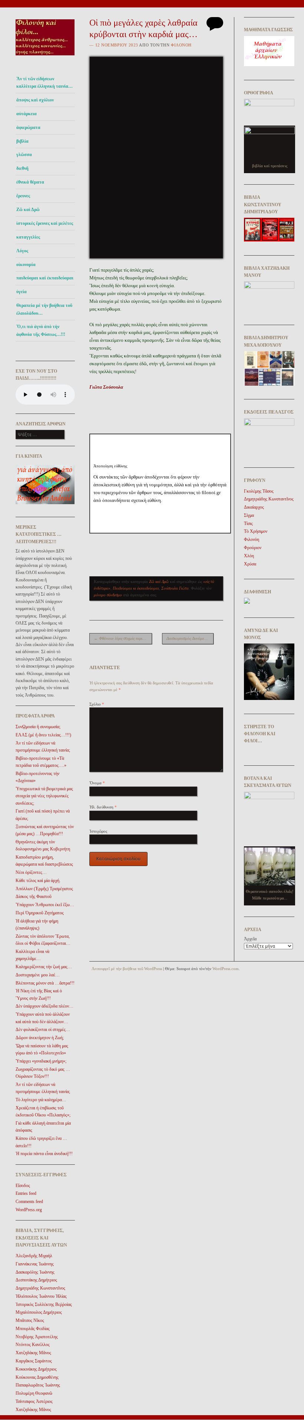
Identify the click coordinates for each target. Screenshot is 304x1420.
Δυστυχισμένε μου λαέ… (38, 975)
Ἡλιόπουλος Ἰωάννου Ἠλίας (41, 1296)
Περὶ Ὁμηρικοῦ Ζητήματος (40, 912)
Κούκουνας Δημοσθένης (37, 1377)
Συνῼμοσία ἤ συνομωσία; (38, 726)
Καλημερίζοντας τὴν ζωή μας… (44, 966)
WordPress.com (225, 968)
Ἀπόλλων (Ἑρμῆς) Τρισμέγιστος (44, 888)
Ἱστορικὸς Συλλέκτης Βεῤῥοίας (44, 1304)
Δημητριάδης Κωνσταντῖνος (40, 1288)
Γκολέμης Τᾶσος (259, 491)
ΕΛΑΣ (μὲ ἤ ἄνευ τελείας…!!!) (43, 734)
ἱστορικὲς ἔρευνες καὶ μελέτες (44, 223)
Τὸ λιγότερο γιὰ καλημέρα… (41, 1099)
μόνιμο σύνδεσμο (108, 595)
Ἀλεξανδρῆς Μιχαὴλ (34, 1255)
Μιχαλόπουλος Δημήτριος (39, 1312)
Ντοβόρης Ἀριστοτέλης (37, 1336)
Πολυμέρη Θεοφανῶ (34, 1393)
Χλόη (249, 555)
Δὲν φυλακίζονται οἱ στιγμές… (43, 1029)
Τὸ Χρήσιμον (255, 531)
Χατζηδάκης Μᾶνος (33, 1352)
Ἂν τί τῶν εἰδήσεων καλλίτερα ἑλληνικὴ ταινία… (44, 82)
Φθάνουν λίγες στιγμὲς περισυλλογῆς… (123, 638)
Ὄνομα (97, 783)
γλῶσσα (24, 154)
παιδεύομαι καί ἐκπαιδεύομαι (44, 278)
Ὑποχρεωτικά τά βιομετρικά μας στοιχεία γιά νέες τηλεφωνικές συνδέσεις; (44, 796)
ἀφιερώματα (28, 127)
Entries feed (26, 1193)
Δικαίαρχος (254, 507)
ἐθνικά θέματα (30, 182)
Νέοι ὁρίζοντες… (31, 872)
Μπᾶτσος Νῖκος (30, 1320)
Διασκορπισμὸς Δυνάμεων (190, 638)
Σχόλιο (96, 704)
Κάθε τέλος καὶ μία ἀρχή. (38, 880)
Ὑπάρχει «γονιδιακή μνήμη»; (41, 1061)
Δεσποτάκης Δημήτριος (36, 1280)
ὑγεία (21, 291)
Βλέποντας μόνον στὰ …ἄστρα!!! (45, 983)
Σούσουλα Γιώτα (175, 588)
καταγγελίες (28, 237)
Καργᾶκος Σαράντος (34, 1361)
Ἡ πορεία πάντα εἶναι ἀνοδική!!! (44, 1153)
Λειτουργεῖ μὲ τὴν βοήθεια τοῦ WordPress (127, 968)
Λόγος (22, 250)
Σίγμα (249, 515)
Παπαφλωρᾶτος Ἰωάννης (38, 1385)
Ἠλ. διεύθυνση (103, 807)
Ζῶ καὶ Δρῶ (28, 209)
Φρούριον (252, 547)
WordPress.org (29, 1209)
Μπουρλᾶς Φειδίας (33, 1328)
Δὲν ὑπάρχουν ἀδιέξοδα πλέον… (44, 1006)
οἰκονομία (26, 264)
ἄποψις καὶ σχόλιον (35, 100)
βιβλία (22, 141)
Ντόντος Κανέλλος (33, 1344)
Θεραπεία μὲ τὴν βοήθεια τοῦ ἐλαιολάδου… (44, 309)
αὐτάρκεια (26, 113)
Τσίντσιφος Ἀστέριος (34, 1401)
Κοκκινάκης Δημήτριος (36, 1369)
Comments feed (29, 1201)
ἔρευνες (23, 195)
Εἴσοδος (23, 1185)
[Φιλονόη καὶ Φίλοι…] (45, 58)
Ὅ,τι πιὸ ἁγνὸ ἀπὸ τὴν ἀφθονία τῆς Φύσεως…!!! (40, 330)
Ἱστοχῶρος (98, 831)
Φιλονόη (181, 45)
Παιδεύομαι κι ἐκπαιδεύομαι (136, 588)
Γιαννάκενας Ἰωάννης (35, 1264)
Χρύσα (250, 564)
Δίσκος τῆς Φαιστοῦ (34, 896)
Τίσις (248, 523)
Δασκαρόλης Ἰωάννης (35, 1272)
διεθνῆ (22, 168)
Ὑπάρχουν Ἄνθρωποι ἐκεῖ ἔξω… (45, 904)
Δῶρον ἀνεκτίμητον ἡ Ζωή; (40, 1037)
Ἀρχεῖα (250, 938)
